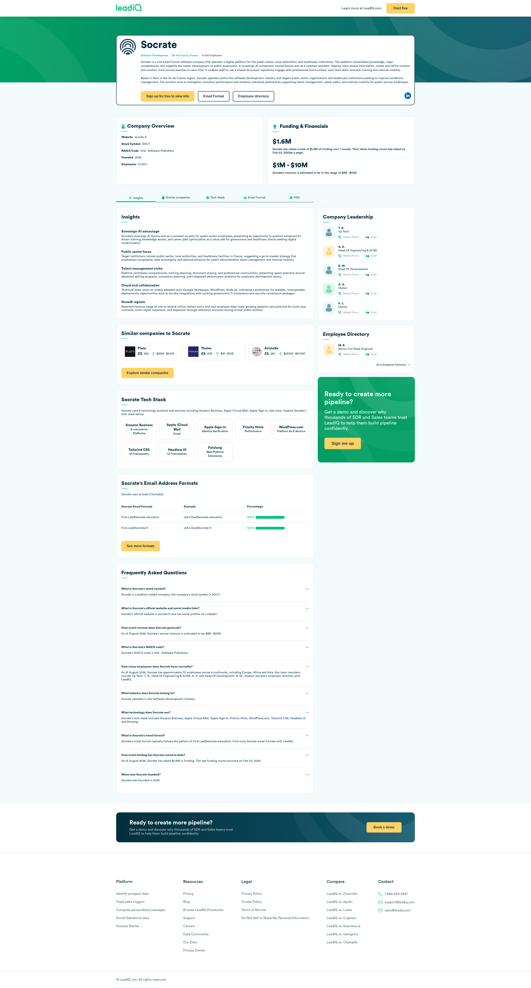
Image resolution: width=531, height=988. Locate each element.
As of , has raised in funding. (191, 758)
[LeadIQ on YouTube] (413, 980)
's (155, 650)
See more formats (141, 546)
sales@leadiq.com (398, 910)
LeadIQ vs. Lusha (339, 910)
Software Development (168, 699)
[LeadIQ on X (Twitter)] (405, 980)
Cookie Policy (251, 902)
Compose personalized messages (140, 910)
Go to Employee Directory (391, 364)
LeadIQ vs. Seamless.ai (343, 926)
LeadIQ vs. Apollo (340, 902)
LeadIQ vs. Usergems (342, 934)
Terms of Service (253, 910)
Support (189, 918)
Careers (189, 926)
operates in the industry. (158, 696)
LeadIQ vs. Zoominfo (342, 893)
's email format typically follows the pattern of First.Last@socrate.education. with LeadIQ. (207, 738)
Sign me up (342, 443)
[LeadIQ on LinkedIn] (409, 980)
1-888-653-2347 (396, 894)
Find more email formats (254, 741)
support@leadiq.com (400, 902)
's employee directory (274, 676)
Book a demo (384, 827)
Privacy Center (194, 950)
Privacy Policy (251, 893)
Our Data (190, 942)
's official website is (169, 611)
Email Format (213, 96)
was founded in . (141, 777)
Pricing (188, 893)
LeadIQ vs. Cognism (341, 918)
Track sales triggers (130, 902)
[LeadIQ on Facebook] (403, 980)
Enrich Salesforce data (132, 918)
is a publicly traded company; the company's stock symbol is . (170, 591)
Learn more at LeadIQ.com (361, 8)
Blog (186, 902)
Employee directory (253, 96)
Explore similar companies (147, 373)
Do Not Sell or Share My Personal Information (275, 918)
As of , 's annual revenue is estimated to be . (171, 630)
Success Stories (127, 926)
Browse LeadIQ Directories (203, 910)
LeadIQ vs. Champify (342, 942)
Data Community (196, 934)
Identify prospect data (132, 893)
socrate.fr (164, 614)
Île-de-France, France (185, 55)
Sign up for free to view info (167, 96)
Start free (400, 8)
